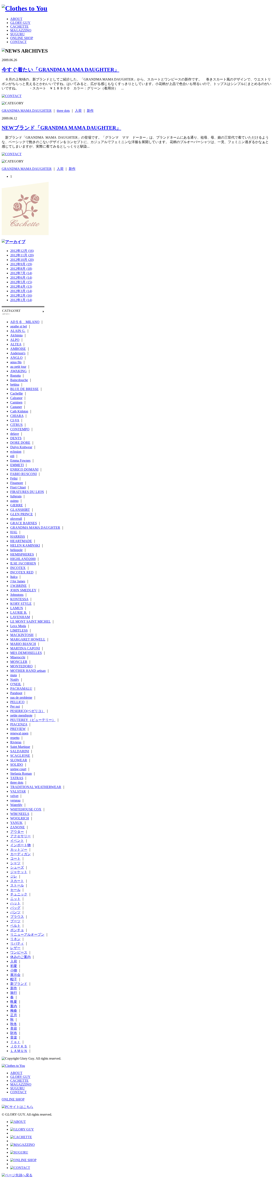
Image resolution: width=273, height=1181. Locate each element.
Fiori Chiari (18, 487)
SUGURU (17, 34)
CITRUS (16, 425)
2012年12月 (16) (22, 251)
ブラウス (17, 916)
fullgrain (16, 496)
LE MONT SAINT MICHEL (30, 621)
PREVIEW (18, 729)
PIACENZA (18, 724)
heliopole (16, 550)
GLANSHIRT (20, 509)
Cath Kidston (19, 411)
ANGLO (16, 357)
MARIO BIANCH (23, 644)
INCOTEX (18, 568)
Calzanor (16, 398)
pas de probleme (21, 697)
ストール (17, 885)
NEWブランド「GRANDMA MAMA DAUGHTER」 (61, 128)
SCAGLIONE (20, 755)
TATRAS (16, 778)
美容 (13, 1028)
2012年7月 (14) (21, 273)
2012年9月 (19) (21, 264)
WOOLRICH (19, 818)
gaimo (14, 501)
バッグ (15, 907)
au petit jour (18, 366)
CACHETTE (19, 26)
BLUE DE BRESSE (24, 389)
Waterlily (16, 805)
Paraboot (16, 693)
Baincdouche (19, 380)
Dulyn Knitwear (21, 447)
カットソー (18, 849)
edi (12, 456)
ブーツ (15, 921)
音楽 (13, 1037)
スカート (17, 881)
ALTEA (15, 344)
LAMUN (16, 608)
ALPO (14, 340)
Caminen (16, 402)
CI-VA (14, 420)
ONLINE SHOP (21, 38)
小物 (13, 970)
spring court (18, 769)
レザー (15, 948)
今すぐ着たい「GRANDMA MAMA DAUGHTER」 (60, 69)
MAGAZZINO (20, 30)
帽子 (13, 979)
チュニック (18, 894)
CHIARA (16, 416)
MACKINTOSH (21, 635)
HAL (13, 532)
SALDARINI (19, 751)
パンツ (15, 912)
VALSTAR (18, 791)
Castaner (16, 407)
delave (14, 433)
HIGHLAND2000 (23, 559)
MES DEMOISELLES (26, 653)
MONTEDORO (21, 666)
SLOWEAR (18, 760)
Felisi (13, 478)
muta (13, 675)
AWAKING (18, 371)
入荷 (78, 110)
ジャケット (18, 872)
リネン (15, 939)
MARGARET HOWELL (27, 639)
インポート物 (20, 845)
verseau (15, 800)
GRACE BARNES (23, 523)
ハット (15, 903)
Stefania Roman (21, 773)
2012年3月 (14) (21, 291)
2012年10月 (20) (22, 259)
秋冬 (13, 1024)
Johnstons (16, 594)
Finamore (16, 483)
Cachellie (16, 393)
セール (15, 890)
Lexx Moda (18, 626)
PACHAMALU (21, 688)
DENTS (16, 438)
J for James (17, 581)
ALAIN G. (17, 331)
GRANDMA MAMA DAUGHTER (27, 110)
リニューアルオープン (27, 934)
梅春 (13, 1010)
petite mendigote (21, 715)
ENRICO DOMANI (24, 469)
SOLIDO (16, 764)
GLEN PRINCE (21, 514)
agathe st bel (18, 326)
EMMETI (17, 465)
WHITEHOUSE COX (25, 809)
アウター (17, 831)
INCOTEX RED (21, 572)
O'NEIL (15, 684)
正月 (13, 1015)
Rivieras (15, 742)
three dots (63, 110)
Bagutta (15, 375)
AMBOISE (18, 349)
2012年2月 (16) (21, 295)
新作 (90, 110)
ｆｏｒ (15, 1042)
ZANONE (17, 827)
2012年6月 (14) (21, 277)
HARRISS (17, 536)
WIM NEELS (19, 814)
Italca (13, 577)
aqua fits (16, 362)
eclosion (15, 451)
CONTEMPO (19, 429)
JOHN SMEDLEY (23, 590)
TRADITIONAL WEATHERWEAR (35, 787)
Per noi (15, 706)
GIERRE (16, 505)
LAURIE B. (18, 612)
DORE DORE (20, 442)
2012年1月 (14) (21, 300)
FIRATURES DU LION (27, 492)
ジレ (13, 876)
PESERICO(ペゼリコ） (27, 711)
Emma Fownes (20, 460)
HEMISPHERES (22, 554)
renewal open (19, 733)
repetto (14, 738)
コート (15, 858)
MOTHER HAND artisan (28, 670)
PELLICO (17, 702)
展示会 (15, 975)
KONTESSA (19, 599)
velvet (14, 796)
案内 (13, 1006)
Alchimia (16, 335)
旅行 (13, 992)
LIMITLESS (19, 630)
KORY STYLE (21, 603)
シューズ (17, 867)
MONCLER (18, 662)
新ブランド (18, 984)
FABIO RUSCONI (23, 474)
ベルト (15, 925)
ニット (15, 899)
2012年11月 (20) (22, 255)
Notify (14, 679)
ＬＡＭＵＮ (18, 1051)
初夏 (13, 966)
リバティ (17, 943)
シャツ (15, 863)
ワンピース (18, 952)
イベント (17, 840)
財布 (13, 1033)
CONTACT (18, 42)
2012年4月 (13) (21, 286)
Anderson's (17, 353)
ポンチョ (17, 930)
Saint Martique (20, 747)
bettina (14, 384)
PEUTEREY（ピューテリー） (32, 720)
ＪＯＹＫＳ (18, 1046)
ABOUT (16, 19)
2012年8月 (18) (21, 268)
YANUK (16, 823)
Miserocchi (17, 657)
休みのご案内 (20, 957)
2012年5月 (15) (21, 282)
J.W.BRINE (18, 586)
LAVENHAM (20, 617)
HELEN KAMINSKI (25, 545)
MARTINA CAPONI (25, 648)
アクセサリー (20, 836)
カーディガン (20, 854)
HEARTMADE (21, 541)
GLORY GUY (20, 22)
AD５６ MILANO (24, 322)
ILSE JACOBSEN (23, 563)
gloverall (16, 518)
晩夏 (13, 1001)
